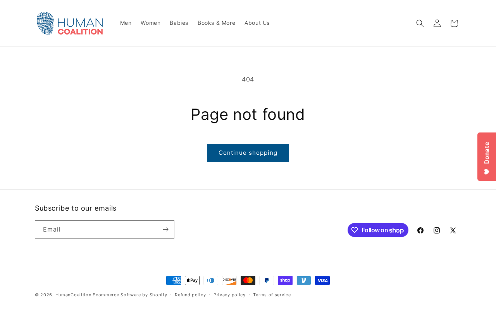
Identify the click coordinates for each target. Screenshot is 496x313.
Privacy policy (230, 294)
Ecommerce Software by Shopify (130, 294)
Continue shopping (248, 152)
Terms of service (272, 294)
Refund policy (190, 294)
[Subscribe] (165, 229)
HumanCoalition (73, 294)
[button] (420, 23)
